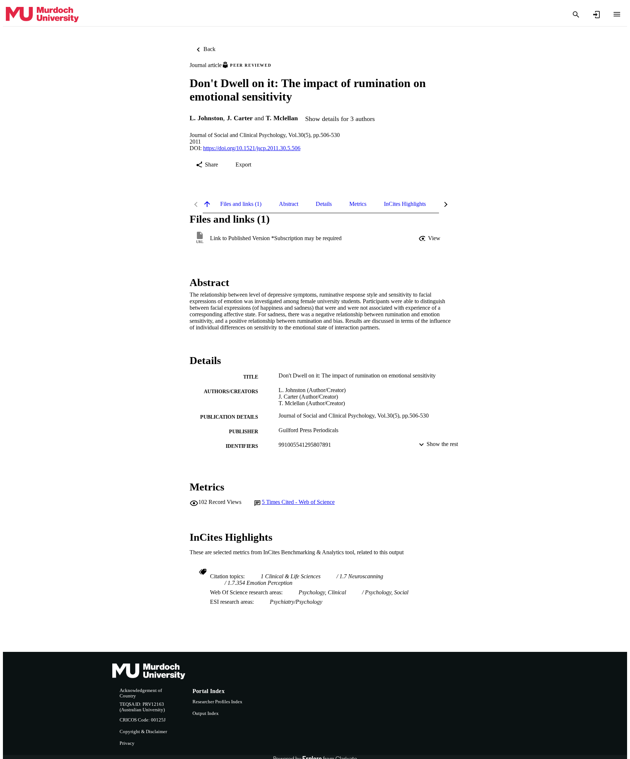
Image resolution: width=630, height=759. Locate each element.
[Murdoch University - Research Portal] (42, 15)
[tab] (240, 204)
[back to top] (207, 204)
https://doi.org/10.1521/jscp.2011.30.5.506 (251, 148)
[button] (430, 238)
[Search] (576, 14)
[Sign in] (596, 14)
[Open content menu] (617, 14)
